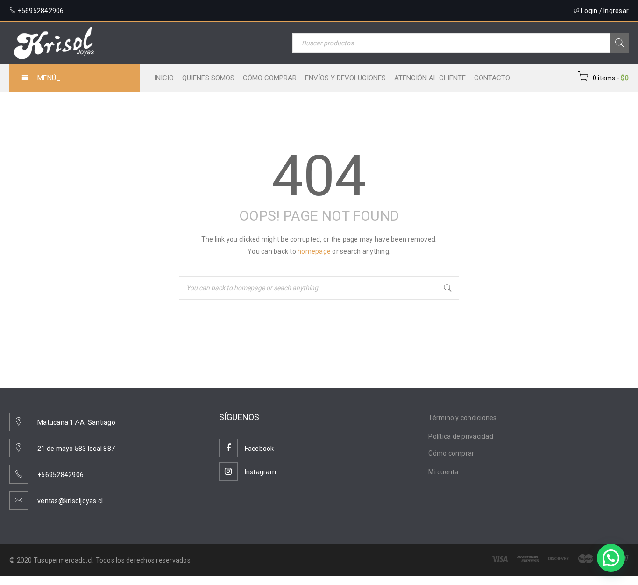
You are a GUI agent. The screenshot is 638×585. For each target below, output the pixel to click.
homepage (314, 251)
